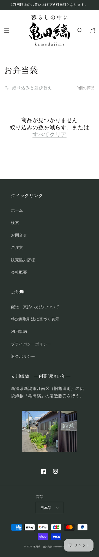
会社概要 (19, 272)
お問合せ (19, 235)
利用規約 (19, 332)
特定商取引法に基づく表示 (35, 319)
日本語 (45, 508)
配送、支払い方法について (35, 307)
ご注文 (17, 248)
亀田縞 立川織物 (43, 546)
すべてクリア (49, 134)
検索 (15, 223)
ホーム (17, 210)
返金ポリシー (23, 357)
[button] (7, 30)
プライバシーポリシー (31, 344)
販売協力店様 (23, 260)
